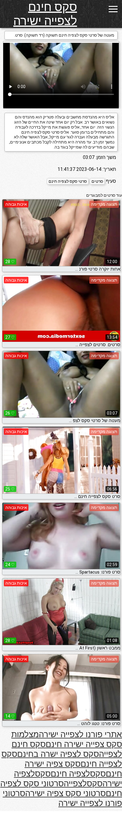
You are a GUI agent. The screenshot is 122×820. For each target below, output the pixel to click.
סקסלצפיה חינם (78, 774)
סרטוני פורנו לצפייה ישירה (62, 798)
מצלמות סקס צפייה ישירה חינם (66, 739)
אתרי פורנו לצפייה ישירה (80, 734)
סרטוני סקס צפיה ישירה (65, 793)
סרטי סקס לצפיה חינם (68, 181)
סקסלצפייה (83, 783)
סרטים (97, 181)
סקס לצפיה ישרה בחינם (58, 754)
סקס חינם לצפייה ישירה (45, 14)
